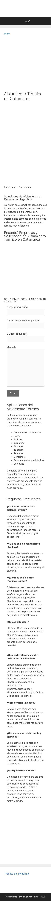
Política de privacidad (17, 873)
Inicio (7, 33)
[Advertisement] (25, 64)
